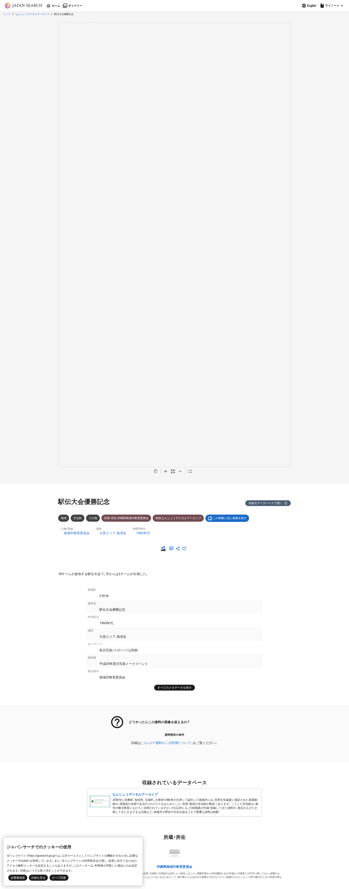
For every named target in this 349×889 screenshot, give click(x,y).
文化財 (77, 518)
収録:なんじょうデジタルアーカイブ (178, 518)
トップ (7, 14)
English (311, 5)
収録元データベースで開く (266, 503)
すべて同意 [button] (59, 877)
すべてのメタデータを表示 (174, 687)
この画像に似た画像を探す (230, 518)
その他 (93, 518)
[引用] (172, 548)
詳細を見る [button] (38, 877)
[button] (332, 5)
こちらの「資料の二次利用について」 (167, 743)
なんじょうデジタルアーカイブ (32, 14)
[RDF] (164, 548)
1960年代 (143, 533)
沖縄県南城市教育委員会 (174, 867)
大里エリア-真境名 (112, 533)
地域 (63, 518)
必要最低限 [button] (18, 877)
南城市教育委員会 (77, 533)
